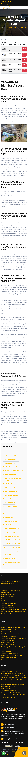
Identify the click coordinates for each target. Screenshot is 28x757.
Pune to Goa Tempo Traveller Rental (13, 452)
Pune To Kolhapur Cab (6, 627)
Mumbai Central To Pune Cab (8, 690)
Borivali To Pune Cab (17, 673)
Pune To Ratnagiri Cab (20, 647)
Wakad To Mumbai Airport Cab (11, 543)
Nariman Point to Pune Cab (8, 693)
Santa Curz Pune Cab (9, 532)
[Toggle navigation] (26, 7)
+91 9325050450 (9, 728)
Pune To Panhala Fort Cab (7, 642)
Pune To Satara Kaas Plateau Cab (12, 540)
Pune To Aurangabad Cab (10, 521)
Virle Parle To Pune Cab (9, 456)
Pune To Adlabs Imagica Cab (8, 596)
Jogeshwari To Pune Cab (7, 677)
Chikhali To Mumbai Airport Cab (11, 547)
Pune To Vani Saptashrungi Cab (11, 551)
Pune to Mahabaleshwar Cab (11, 459)
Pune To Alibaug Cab (6, 598)
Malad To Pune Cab (6, 682)
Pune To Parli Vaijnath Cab (7, 644)
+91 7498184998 (6, 1)
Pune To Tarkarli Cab (8, 484)
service (3, 27)
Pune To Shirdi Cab (8, 517)
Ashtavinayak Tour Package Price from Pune (12, 479)
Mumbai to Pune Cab (20, 588)
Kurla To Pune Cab (5, 680)
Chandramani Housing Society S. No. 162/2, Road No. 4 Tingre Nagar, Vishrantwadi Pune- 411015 (12, 733)
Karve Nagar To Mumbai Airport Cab (13, 470)
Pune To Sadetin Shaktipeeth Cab (9, 649)
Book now (24, 49)
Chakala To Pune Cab (6, 675)
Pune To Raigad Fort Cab (7, 647)
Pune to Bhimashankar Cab (8, 607)
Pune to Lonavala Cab (9, 502)
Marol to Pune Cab (6, 688)
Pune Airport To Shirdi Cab (8, 594)
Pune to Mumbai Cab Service (8, 636)
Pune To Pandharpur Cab (10, 525)
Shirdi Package (16, 682)
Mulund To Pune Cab (16, 680)
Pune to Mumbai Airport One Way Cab (10, 590)
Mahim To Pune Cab (6, 684)
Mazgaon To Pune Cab (18, 684)
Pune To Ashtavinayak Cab (8, 601)
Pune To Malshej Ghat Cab (7, 632)
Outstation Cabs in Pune (7, 592)
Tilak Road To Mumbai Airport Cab (12, 491)
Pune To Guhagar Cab (6, 614)
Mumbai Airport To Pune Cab (8, 686)
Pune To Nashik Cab (21, 638)
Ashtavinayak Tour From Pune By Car (13, 514)
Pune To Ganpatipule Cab (19, 609)
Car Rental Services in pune (8, 583)
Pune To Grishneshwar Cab (18, 611)
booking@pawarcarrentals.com (10, 4)
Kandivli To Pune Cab (20, 677)
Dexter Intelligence (14, 752)
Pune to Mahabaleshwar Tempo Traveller (11, 563)
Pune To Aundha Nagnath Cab (8, 603)
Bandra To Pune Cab (6, 673)
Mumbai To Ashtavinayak (7, 588)
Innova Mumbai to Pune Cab (10, 510)
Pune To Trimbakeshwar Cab (11, 474)
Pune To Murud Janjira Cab (8, 638)
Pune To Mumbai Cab (9, 463)
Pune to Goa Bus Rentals (10, 499)
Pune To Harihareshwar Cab (8, 616)
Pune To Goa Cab (5, 611)
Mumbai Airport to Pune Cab (11, 506)
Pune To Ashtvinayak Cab (10, 467)
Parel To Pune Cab (8, 554)
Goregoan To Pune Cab (19, 675)
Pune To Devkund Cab (9, 558)
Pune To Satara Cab (6, 651)
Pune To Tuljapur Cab (9, 487)
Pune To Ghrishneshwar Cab (11, 536)
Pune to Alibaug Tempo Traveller (12, 495)
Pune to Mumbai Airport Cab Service (10, 634)
